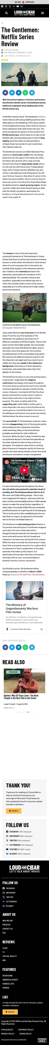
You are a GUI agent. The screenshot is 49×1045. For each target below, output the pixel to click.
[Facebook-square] (2, 6)
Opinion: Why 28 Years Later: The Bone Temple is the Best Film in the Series (21, 696)
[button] (6, 13)
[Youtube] (18, 6)
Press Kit (7, 925)
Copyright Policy (26, 1030)
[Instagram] (6, 6)
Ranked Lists (8, 984)
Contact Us (8, 929)
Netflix (21, 641)
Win (4, 960)
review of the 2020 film (27, 574)
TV (2, 23)
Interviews (7, 976)
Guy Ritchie (13, 641)
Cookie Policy (25, 1034)
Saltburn (42, 116)
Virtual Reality (10, 956)
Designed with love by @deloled (13, 1040)
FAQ (4, 933)
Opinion (6, 988)
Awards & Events (10, 980)
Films (5, 948)
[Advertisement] (24, 226)
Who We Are (8, 921)
